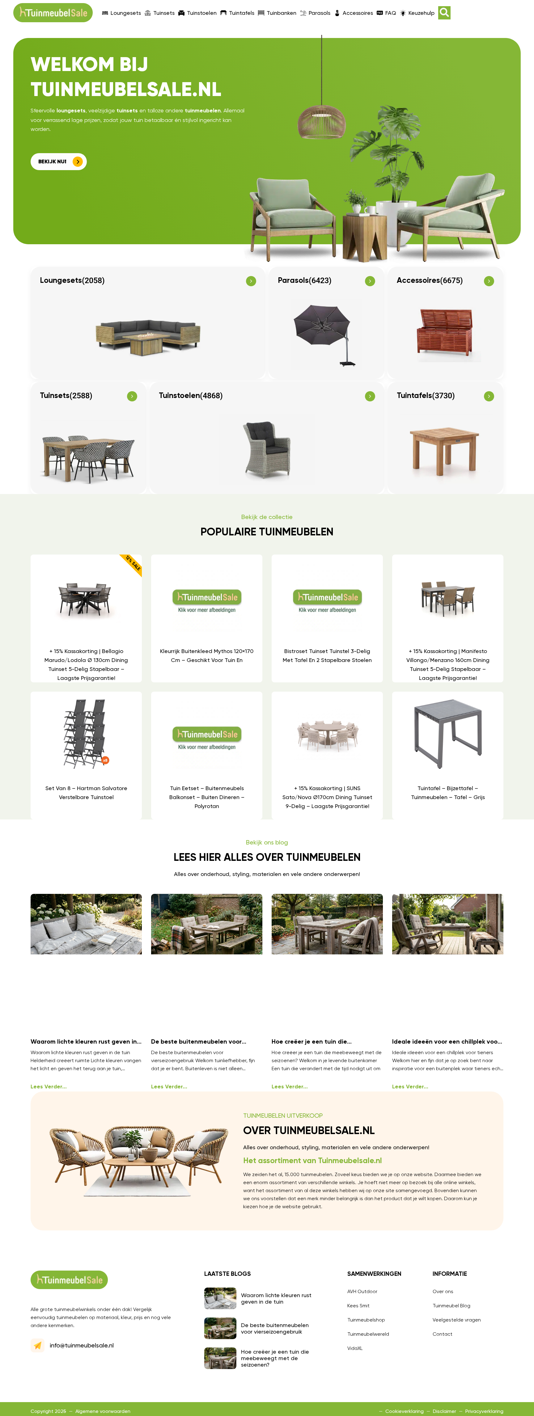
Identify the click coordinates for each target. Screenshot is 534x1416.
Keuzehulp (421, 13)
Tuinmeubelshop (366, 1320)
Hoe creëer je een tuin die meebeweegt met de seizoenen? (275, 1358)
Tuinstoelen (202, 13)
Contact (442, 1334)
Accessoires (358, 13)
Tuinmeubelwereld (368, 1334)
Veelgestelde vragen (457, 1320)
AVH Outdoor (362, 1291)
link (86, 618)
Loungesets (126, 13)
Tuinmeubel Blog (451, 1306)
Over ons (443, 1291)
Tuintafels (241, 13)
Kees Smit (358, 1306)
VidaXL (354, 1348)
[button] (444, 12)
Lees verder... (49, 1087)
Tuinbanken (281, 13)
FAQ (390, 13)
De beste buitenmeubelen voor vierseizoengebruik (275, 1328)
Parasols (319, 13)
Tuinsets (164, 13)
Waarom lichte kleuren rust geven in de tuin (276, 1298)
